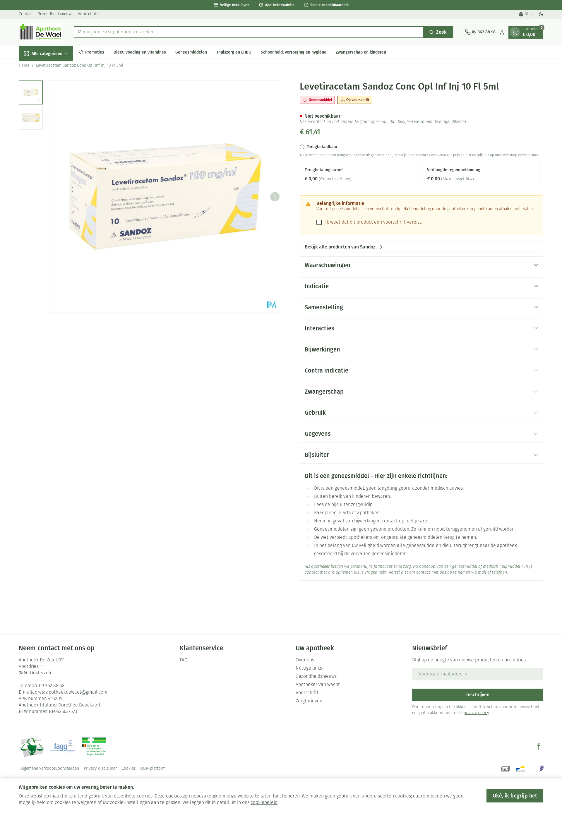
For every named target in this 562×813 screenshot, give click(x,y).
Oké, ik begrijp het (515, 796)
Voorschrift (88, 14)
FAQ (184, 660)
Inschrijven (477, 694)
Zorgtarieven (309, 701)
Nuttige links (309, 668)
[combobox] (248, 32)
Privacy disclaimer (100, 768)
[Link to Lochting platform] (541, 768)
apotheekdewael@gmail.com (76, 692)
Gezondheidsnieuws (55, 14)
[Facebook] (538, 746)
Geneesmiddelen (191, 51)
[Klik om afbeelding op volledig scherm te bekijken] (165, 197)
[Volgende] (275, 196)
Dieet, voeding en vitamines (140, 51)
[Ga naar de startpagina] (40, 32)
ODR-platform (153, 768)
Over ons (305, 660)
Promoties (94, 51)
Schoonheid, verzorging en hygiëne (293, 51)
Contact (26, 14)
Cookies (128, 768)
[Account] (502, 32)
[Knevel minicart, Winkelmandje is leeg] (515, 32)
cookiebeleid (264, 802)
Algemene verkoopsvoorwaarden (49, 768)
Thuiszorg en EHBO (233, 51)
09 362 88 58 (52, 686)
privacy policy (476, 713)
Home (24, 66)
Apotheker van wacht (318, 684)
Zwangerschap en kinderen (361, 51)
